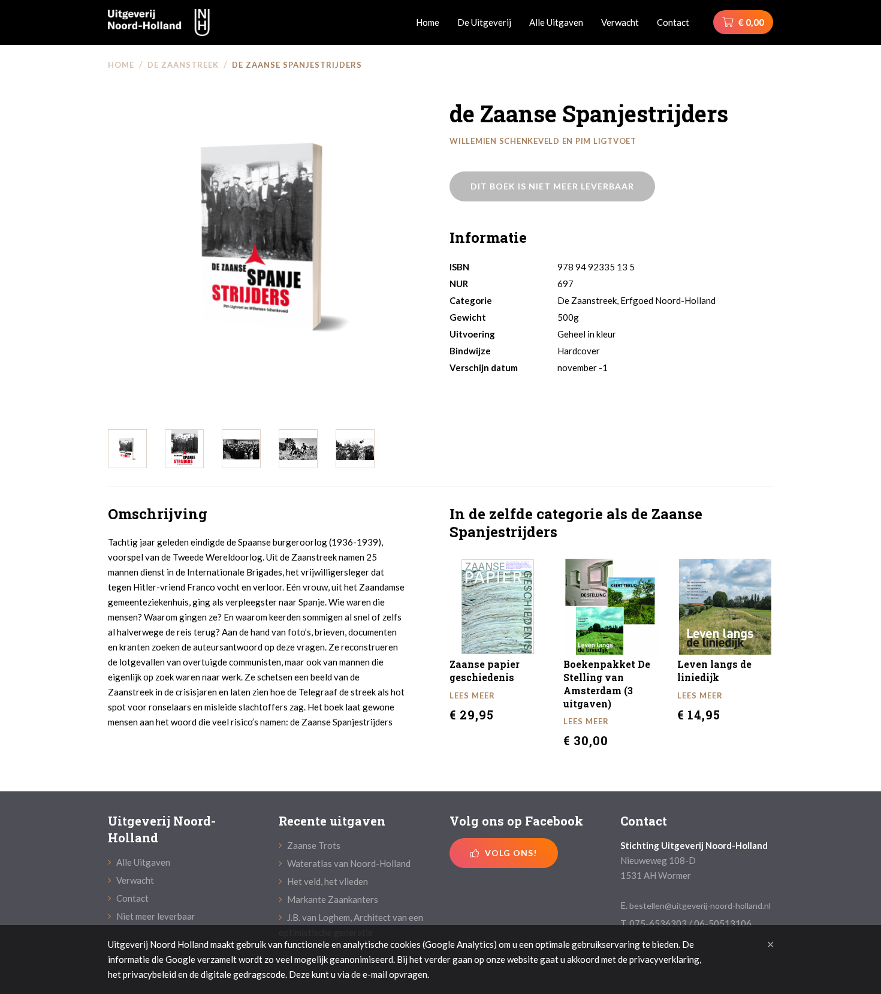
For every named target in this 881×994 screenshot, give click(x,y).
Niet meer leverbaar (154, 916)
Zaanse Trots (312, 845)
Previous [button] (99, 249)
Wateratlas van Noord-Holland (348, 863)
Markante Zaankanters (331, 899)
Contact (673, 22)
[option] (270, 237)
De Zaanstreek (183, 65)
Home (427, 22)
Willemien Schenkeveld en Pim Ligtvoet (542, 141)
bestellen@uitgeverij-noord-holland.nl (700, 905)
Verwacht (620, 22)
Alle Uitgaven (556, 22)
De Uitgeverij (484, 22)
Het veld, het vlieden (326, 881)
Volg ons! (509, 853)
